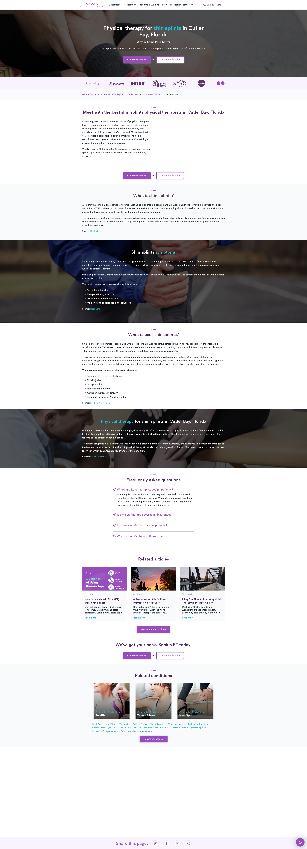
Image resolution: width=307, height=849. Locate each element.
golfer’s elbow (140, 724)
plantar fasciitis (158, 724)
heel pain (97, 724)
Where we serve (90, 94)
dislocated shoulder (198, 724)
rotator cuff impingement (105, 731)
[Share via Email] (156, 844)
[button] (218, 83)
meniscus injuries (177, 724)
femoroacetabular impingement (136, 731)
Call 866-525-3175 (137, 59)
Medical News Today (100, 403)
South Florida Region (113, 94)
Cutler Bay (133, 94)
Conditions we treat (152, 94)
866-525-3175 (214, 5)
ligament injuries (197, 728)
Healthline (95, 231)
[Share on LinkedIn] (177, 844)
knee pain (125, 728)
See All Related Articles (153, 629)
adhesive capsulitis (142, 728)
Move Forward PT (99, 457)
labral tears (111, 724)
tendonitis (124, 724)
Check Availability (170, 59)
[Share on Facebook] (167, 844)
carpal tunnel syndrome (104, 728)
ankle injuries (179, 728)
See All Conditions (153, 739)
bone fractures (162, 728)
